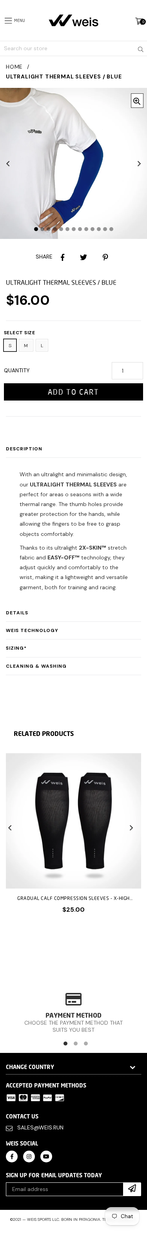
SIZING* (16, 648)
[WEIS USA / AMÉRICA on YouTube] (46, 1156)
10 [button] (92, 229)
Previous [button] (8, 163)
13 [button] (111, 229)
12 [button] (105, 229)
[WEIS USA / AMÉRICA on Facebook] (12, 1156)
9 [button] (86, 229)
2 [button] (42, 229)
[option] (70, 839)
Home (14, 66)
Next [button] (139, 163)
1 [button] (36, 229)
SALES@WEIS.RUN (40, 1127)
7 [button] (74, 229)
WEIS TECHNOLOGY (32, 630)
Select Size (19, 333)
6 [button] (67, 229)
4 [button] (55, 229)
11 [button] (99, 229)
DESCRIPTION (24, 449)
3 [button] (49, 229)
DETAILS (17, 613)
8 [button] (80, 229)
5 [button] (61, 229)
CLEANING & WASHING (36, 666)
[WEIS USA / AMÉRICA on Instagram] (29, 1156)
